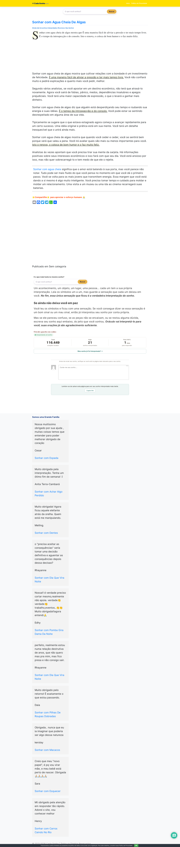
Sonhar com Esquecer (48, 791)
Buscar (111, 11)
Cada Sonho (39, 3)
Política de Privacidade (139, 3)
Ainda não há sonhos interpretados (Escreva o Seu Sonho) (53, 28)
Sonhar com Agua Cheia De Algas (59, 22)
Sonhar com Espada (46, 457)
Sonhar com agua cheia (47, 169)
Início (128, 3)
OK (136, 845)
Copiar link (90, 390)
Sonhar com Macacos (47, 749)
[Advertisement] (90, 56)
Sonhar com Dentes (46, 532)
